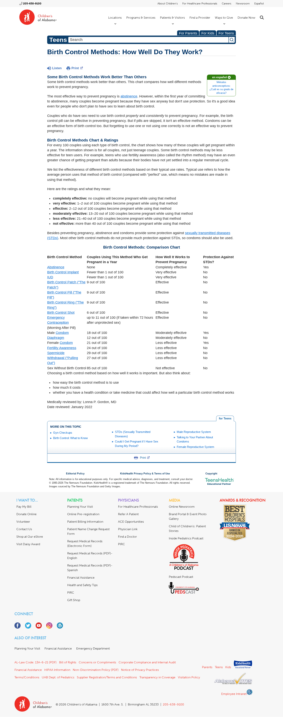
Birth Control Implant (63, 272)
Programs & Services (140, 17)
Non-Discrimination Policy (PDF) (96, 670)
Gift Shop (73, 600)
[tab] (225, 418)
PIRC (70, 592)
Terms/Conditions (26, 677)
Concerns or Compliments (97, 662)
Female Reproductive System (195, 446)
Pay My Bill (23, 506)
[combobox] (148, 40)
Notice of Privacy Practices (140, 670)
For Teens (226, 33)
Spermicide (55, 353)
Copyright (211, 473)
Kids (228, 667)
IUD (50, 277)
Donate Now (246, 17)
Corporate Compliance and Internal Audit (147, 662)
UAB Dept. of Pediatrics (58, 677)
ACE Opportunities (131, 521)
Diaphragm (55, 338)
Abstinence (55, 267)
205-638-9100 (32, 3)
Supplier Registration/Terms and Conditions (107, 677)
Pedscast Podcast (181, 577)
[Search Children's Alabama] (262, 17)
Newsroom (243, 3)
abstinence (129, 96)
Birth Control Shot (61, 312)
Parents (207, 667)
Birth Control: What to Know (70, 438)
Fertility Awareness (61, 348)
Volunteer (23, 521)
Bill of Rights (67, 662)
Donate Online (26, 514)
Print (75, 68)
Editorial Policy (75, 473)
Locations (115, 17)
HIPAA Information (57, 670)
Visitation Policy (189, 677)
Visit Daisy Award (28, 544)
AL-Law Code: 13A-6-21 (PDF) (35, 662)
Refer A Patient (128, 514)
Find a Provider (199, 17)
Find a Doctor (127, 536)
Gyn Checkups (62, 432)
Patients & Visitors (172, 17)
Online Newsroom (182, 506)
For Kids (207, 33)
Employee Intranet (234, 694)
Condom (62, 333)
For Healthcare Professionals (199, 3)
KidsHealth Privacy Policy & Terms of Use (145, 473)
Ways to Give (224, 17)
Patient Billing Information (85, 521)
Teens (219, 667)
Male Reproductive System (194, 431)
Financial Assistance (81, 577)
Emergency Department (93, 648)
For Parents (188, 33)
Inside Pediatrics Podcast (186, 538)
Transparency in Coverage (157, 677)
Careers (226, 3)
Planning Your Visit (80, 506)
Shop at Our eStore (29, 536)
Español (259, 3)
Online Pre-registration (83, 514)
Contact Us (24, 529)
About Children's (167, 3)
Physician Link (127, 529)
